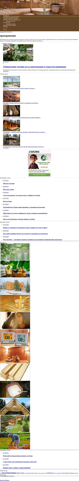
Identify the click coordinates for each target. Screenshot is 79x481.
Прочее (5, 26)
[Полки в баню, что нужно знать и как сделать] (15, 311)
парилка (55, 473)
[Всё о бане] (8, 13)
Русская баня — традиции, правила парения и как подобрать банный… (22, 117)
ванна (13, 472)
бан (1, 473)
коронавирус (43, 473)
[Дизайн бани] (15, 431)
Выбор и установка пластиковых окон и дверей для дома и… (19, 88)
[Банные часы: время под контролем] (15, 345)
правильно (72, 473)
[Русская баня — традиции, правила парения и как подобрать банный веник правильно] (11, 116)
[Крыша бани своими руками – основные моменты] (15, 414)
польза (67, 473)
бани (4, 473)
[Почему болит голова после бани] (15, 328)
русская (76, 473)
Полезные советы (10, 23)
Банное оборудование (10, 18)
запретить (36, 473)
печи (61, 473)
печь (63, 473)
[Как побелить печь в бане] (15, 397)
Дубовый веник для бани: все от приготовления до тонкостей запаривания (34, 67)
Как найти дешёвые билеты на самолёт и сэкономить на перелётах (20, 103)
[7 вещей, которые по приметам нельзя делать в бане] (15, 363)
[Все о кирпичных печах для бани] (15, 449)
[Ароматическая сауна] (15, 277)
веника (25, 473)
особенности (50, 473)
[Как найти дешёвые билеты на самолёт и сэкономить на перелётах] (11, 101)
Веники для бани (10, 21)
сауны (4, 474)
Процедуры (6, 22)
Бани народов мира (9, 25)
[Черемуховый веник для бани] (15, 259)
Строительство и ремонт (11, 17)
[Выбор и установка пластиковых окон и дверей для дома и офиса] (11, 87)
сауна (1, 474)
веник (22, 473)
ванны (18, 473)
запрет (32, 473)
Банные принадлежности (11, 19)
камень (39, 473)
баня (8, 472)
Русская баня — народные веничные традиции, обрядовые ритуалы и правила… (24, 132)
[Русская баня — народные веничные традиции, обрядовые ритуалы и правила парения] (11, 130)
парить (58, 473)
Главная (2, 32)
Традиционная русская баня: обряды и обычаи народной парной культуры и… (23, 146)
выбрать (28, 473)
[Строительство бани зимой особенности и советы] (15, 294)
